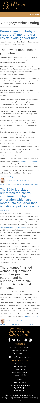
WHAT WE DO (20, 388)
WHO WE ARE (20, 382)
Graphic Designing (20, 375)
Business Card (20, 364)
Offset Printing (20, 369)
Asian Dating (22, 184)
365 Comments (32, 184)
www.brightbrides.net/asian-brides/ (13, 227)
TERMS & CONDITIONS (20, 385)
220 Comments (34, 325)
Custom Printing (20, 366)
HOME (20, 380)
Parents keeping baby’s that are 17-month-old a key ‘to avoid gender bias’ (19, 35)
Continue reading (6, 177)
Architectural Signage (20, 372)
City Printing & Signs (13, 180)
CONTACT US (20, 390)
